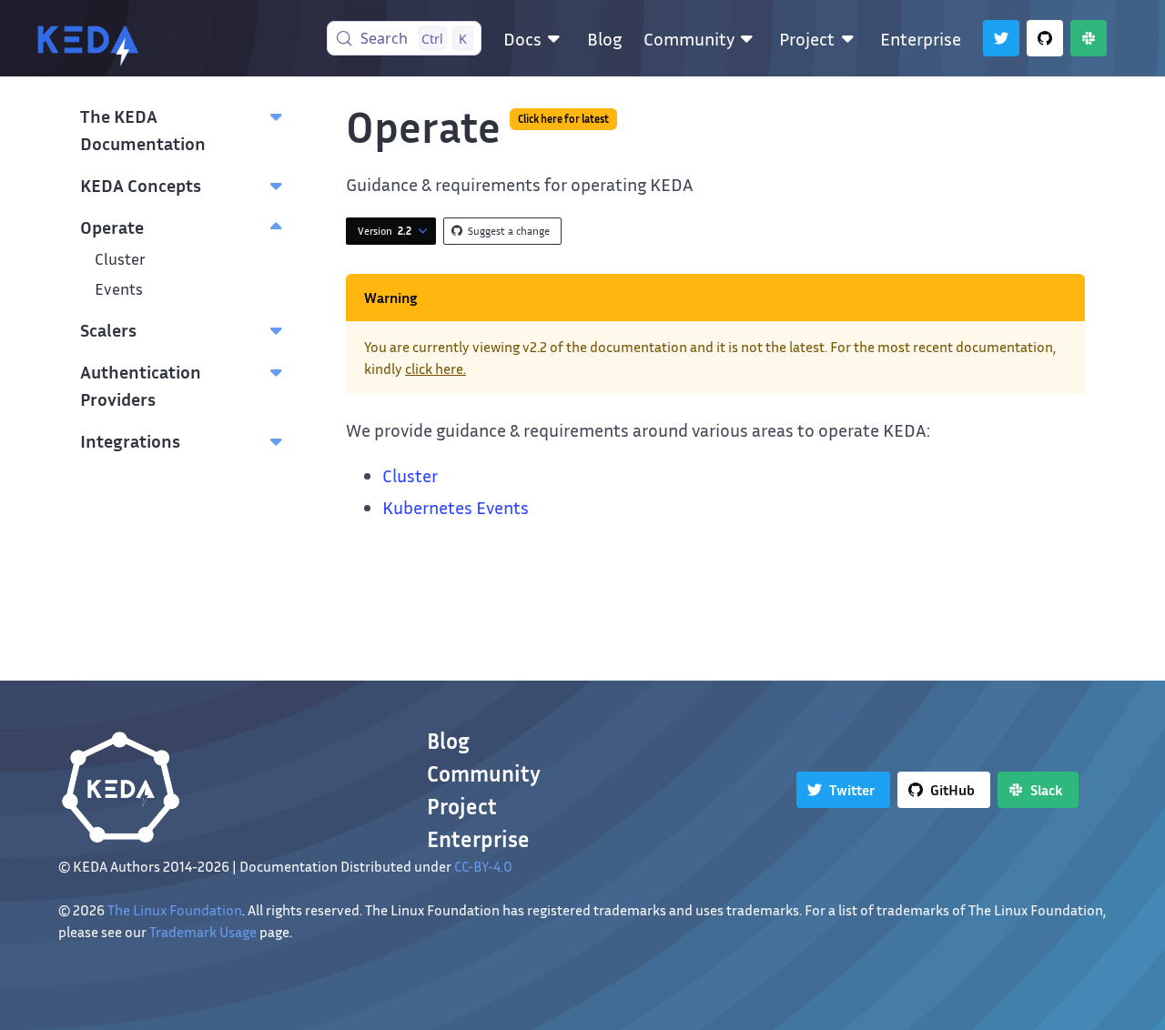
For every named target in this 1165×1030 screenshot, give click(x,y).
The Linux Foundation (174, 910)
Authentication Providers (140, 384)
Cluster (120, 258)
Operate (112, 226)
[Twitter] (1001, 38)
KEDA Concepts (140, 185)
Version (384, 230)
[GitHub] (1045, 38)
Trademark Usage (203, 932)
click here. (435, 368)
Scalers (108, 329)
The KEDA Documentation (143, 129)
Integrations (130, 440)
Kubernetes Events (455, 507)
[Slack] (1088, 38)
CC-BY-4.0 (483, 866)
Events (119, 288)
